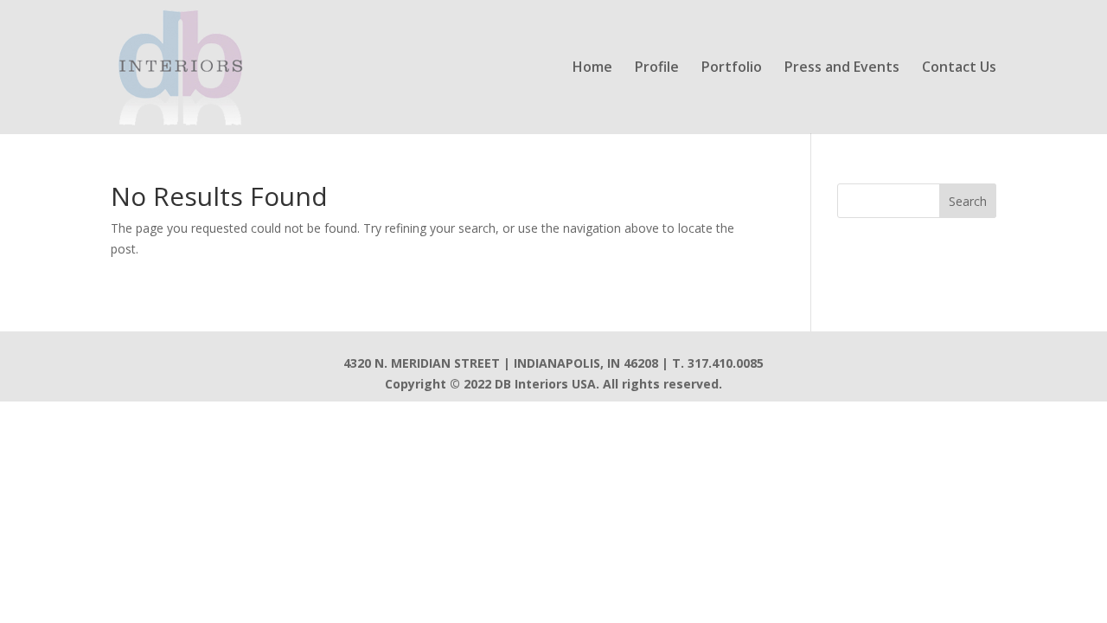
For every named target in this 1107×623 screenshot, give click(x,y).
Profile (657, 68)
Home (592, 68)
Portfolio (731, 68)
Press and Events (841, 68)
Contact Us (959, 68)
